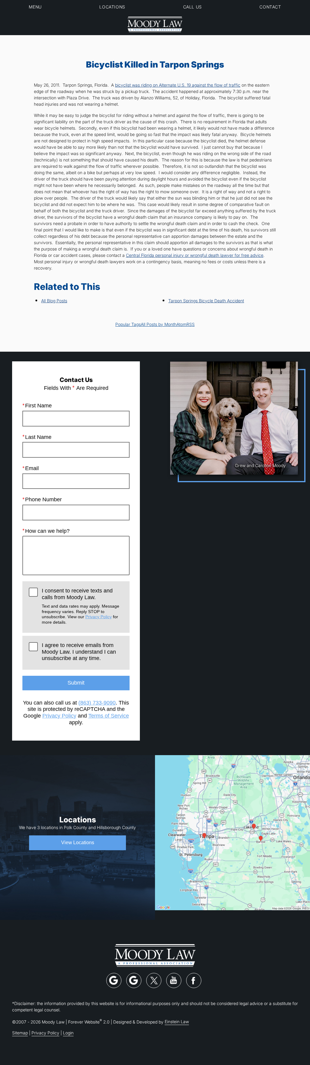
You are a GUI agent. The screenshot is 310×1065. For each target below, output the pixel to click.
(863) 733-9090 (97, 703)
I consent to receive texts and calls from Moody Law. (80, 606)
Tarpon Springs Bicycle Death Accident (206, 300)
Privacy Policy (98, 616)
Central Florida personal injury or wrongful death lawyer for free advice (194, 255)
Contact (270, 7)
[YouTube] (173, 980)
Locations (112, 7)
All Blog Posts (54, 300)
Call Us (192, 7)
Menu (35, 7)
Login (68, 1033)
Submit (76, 683)
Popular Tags (128, 324)
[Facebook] (193, 980)
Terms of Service (108, 716)
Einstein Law (177, 1021)
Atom (181, 324)
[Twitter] (153, 980)
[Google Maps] (113, 980)
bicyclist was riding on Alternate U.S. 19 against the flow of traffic (177, 85)
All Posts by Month (158, 324)
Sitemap (20, 1033)
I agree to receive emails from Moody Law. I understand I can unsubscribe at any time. (79, 651)
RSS (190, 324)
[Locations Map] (232, 832)
